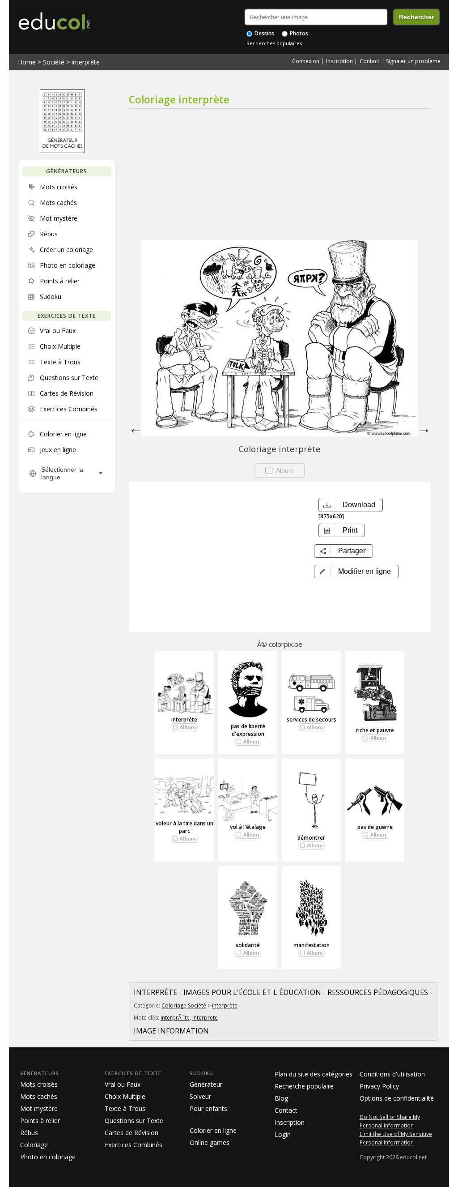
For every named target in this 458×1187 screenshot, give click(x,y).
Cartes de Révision (131, 1132)
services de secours (311, 719)
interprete (205, 1017)
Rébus (29, 1132)
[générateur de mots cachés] (62, 150)
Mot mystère (39, 1108)
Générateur (206, 1084)
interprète (86, 62)
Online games (209, 1142)
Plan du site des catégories (313, 1074)
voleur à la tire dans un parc (184, 827)
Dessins (263, 33)
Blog (281, 1098)
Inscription (339, 61)
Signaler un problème (413, 61)
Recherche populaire (304, 1086)
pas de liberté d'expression (248, 730)
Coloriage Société (183, 1005)
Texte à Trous (125, 1108)
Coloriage (34, 1144)
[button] (356, 571)
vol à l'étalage (248, 827)
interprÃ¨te (175, 1017)
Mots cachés (38, 1096)
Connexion (305, 61)
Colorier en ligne (213, 1130)
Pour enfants (208, 1108)
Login (283, 1134)
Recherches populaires (274, 43)
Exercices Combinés (133, 1144)
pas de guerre (375, 827)
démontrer (311, 837)
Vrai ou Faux (122, 1084)
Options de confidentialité (397, 1098)
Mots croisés (39, 1084)
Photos (298, 33)
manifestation (311, 945)
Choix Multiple (125, 1096)
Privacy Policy (379, 1086)
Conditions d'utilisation (392, 1074)
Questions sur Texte (134, 1120)
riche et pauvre (375, 730)
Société (53, 62)
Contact (369, 61)
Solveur (200, 1096)
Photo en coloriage (48, 1157)
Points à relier (40, 1120)
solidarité (248, 945)
